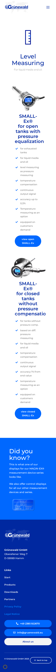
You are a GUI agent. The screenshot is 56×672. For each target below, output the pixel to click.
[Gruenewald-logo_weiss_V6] (17, 529)
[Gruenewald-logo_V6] (16, 1)
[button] (5, 667)
